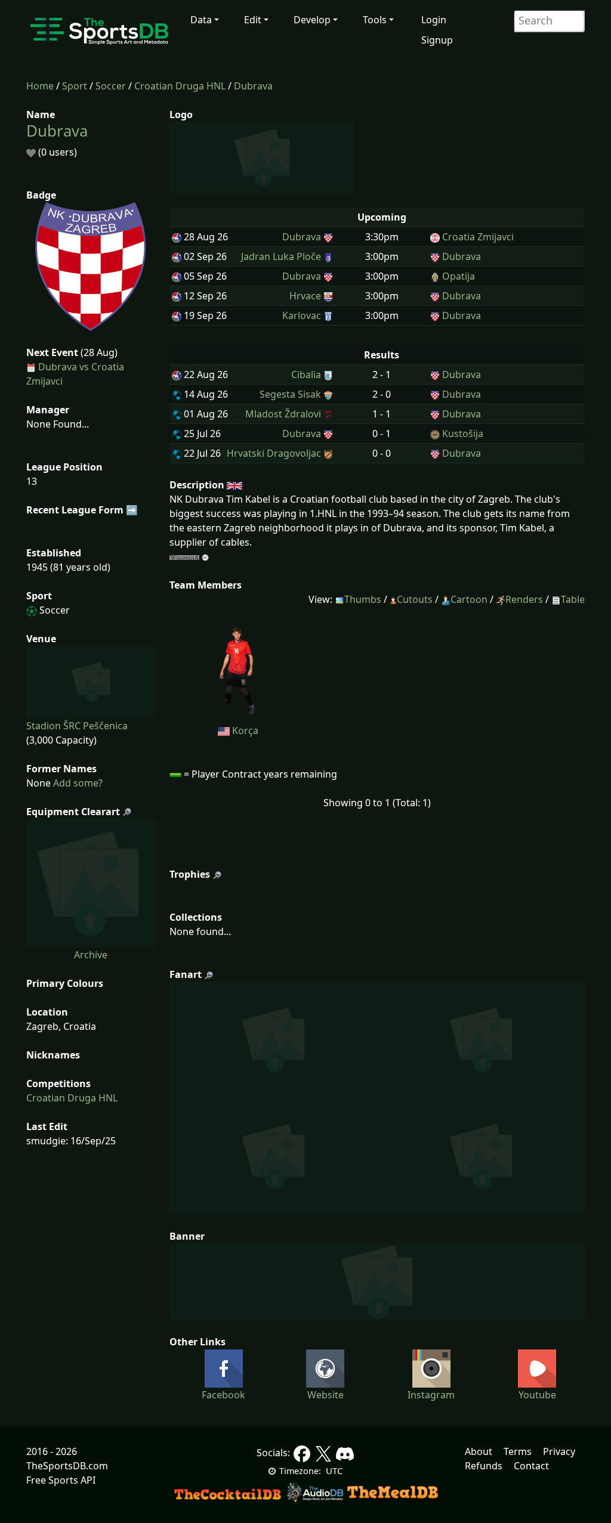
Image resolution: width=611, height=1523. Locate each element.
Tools (375, 19)
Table (573, 599)
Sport (74, 85)
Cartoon (468, 599)
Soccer (110, 85)
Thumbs (362, 599)
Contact (531, 1465)
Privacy (559, 1451)
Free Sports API (60, 1480)
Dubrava (253, 85)
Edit (252, 19)
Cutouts (415, 599)
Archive (90, 954)
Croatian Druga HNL (180, 85)
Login (433, 19)
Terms (518, 1451)
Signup (437, 40)
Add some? (77, 783)
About (478, 1451)
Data (201, 19)
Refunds (483, 1465)
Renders (524, 599)
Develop (312, 19)
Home (40, 85)
